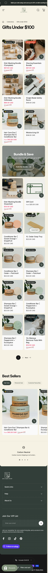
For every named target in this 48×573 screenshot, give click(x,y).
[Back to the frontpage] (3, 22)
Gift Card (29, 202)
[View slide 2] (22, 460)
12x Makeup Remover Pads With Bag (34, 340)
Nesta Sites (39, 570)
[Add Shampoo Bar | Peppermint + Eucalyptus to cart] (19, 331)
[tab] (6, 383)
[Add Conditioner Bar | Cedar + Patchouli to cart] (19, 264)
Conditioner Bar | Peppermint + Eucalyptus (33, 306)
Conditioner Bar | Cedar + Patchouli (11, 272)
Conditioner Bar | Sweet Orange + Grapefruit (11, 238)
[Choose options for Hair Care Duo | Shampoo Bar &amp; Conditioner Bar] (19, 126)
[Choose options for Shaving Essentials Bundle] (41, 56)
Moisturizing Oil (32, 132)
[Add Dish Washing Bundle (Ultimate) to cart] (19, 91)
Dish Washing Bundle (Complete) (12, 64)
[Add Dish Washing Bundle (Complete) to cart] (19, 56)
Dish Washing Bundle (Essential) (12, 203)
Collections (10, 22)
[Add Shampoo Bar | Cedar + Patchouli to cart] (41, 264)
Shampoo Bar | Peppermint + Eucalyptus (10, 340)
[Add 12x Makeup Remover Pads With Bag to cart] (41, 331)
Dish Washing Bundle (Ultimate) (12, 99)
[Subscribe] (41, 523)
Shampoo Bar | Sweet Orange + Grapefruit (10, 306)
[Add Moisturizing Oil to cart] (41, 126)
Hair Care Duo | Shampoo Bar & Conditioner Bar (10, 134)
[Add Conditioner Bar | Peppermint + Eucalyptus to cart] (41, 297)
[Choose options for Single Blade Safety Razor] (41, 91)
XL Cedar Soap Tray (34, 236)
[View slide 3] (25, 460)
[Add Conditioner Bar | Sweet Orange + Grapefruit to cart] (19, 230)
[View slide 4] (27, 460)
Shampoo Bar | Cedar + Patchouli (33, 272)
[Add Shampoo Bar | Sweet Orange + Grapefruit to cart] (19, 297)
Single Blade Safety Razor (34, 99)
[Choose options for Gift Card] (41, 195)
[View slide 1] (19, 460)
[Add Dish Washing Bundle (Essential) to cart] (19, 195)
